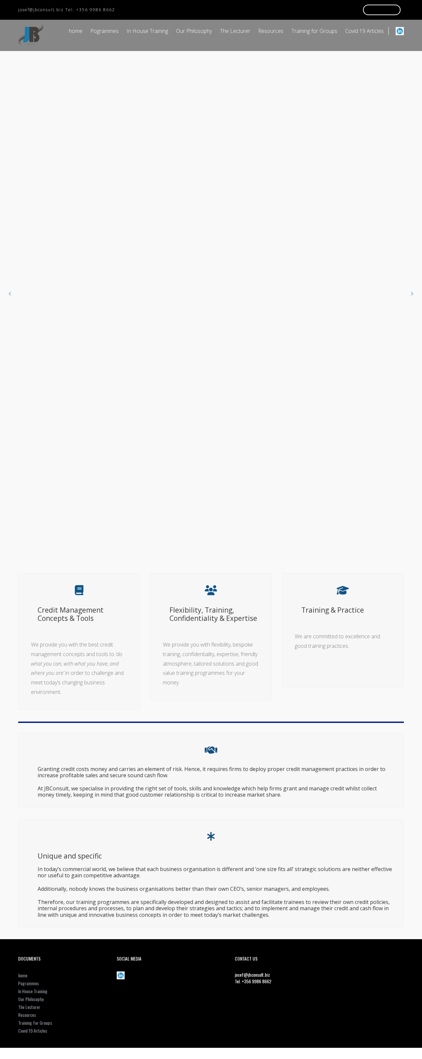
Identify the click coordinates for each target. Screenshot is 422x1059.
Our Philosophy (194, 31)
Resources (271, 31)
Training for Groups (314, 31)
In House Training (147, 31)
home (75, 31)
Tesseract (215, 1053)
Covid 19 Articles (364, 31)
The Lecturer (235, 31)
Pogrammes (104, 31)
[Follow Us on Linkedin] (400, 31)
